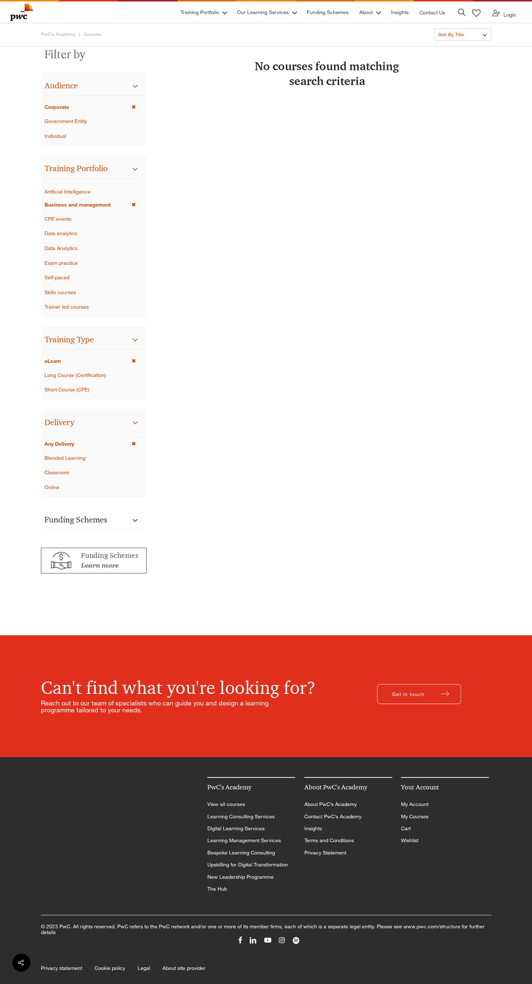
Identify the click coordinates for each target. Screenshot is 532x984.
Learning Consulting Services (241, 816)
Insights (313, 828)
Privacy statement (61, 968)
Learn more (100, 565)
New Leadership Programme (240, 877)
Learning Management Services (244, 840)
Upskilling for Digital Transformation (247, 865)
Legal (144, 968)
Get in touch (408, 694)
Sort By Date (451, 47)
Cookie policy (109, 968)
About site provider (184, 968)
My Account (414, 804)
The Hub (217, 889)
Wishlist (409, 840)
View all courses (226, 804)
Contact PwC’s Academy (333, 816)
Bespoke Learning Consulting (241, 853)
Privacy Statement (325, 853)
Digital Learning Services (236, 828)
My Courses (414, 816)
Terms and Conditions (329, 840)
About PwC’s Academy (330, 804)
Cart (406, 828)
